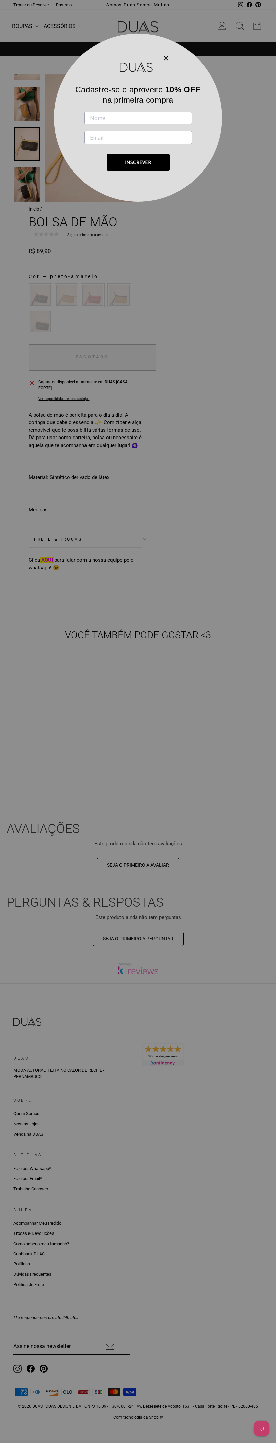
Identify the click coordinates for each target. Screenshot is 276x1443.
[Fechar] (166, 57)
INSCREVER (138, 162)
